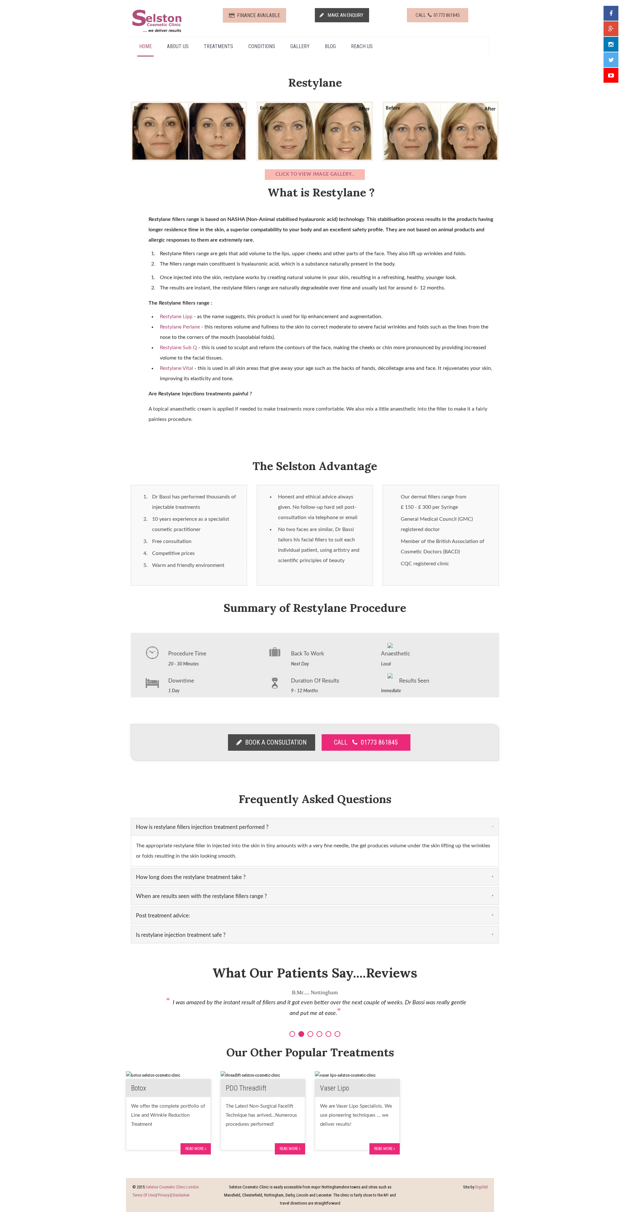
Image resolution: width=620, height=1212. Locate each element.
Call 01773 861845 (438, 15)
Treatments (218, 46)
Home (145, 46)
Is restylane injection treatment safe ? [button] (181, 935)
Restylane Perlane (180, 326)
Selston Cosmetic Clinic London (172, 1187)
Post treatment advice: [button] (163, 915)
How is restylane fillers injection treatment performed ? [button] (202, 827)
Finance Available (257, 15)
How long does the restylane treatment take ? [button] (191, 877)
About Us (178, 46)
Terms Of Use (143, 1195)
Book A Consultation (274, 742)
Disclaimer (181, 1195)
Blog (330, 46)
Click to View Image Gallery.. (314, 174)
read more (195, 1148)
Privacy (164, 1195)
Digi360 (481, 1187)
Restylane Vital (176, 368)
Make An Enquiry (344, 15)
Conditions (261, 46)
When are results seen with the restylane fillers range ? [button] (201, 896)
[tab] (315, 826)
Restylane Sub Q (178, 347)
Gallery (300, 46)
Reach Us (362, 46)
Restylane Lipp (176, 316)
